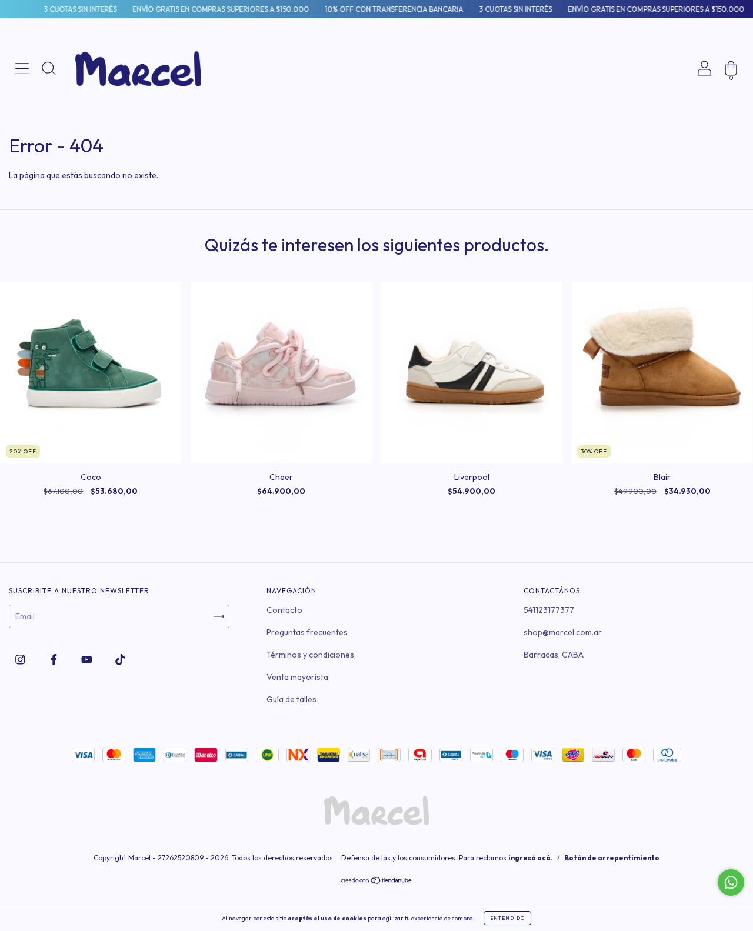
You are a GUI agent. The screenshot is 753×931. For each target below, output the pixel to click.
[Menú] (22, 108)
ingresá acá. (530, 857)
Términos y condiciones (310, 654)
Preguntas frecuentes (307, 632)
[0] (731, 108)
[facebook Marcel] (54, 659)
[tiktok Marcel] (120, 659)
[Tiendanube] (377, 881)
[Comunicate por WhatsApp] (731, 882)
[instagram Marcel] (21, 659)
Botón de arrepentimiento (611, 857)
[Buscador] (48, 108)
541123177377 (549, 610)
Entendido (507, 918)
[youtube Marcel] (87, 659)
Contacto (284, 610)
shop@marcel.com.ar (563, 632)
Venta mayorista (297, 677)
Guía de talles (291, 699)
